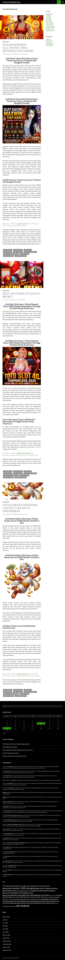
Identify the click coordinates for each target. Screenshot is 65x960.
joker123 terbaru (52, 895)
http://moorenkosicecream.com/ (13, 815)
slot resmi (55, 903)
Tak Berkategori (50, 44)
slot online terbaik (32, 903)
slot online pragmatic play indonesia (14, 903)
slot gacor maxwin (36, 899)
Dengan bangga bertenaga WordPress (11, 958)
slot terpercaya (12, 906)
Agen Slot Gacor (22, 674)
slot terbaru (5, 906)
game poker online (27, 891)
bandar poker (34, 886)
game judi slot (52, 888)
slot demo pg (52, 897)
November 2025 (50, 27)
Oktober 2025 (49, 29)
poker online (30, 897)
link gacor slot (18, 249)
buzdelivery (10, 783)
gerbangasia (8, 833)
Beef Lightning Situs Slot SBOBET (21, 295)
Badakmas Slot (13, 865)
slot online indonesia (20, 901)
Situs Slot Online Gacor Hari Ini (11, 753)
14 (41, 723)
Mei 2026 (48, 18)
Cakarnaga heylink (10, 851)
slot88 (42, 897)
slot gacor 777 (6, 899)
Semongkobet (8, 874)
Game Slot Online (14, 65)
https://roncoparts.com (9, 801)
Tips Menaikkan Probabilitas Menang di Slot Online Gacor (18, 750)
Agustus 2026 (49, 14)
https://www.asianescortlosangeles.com (17, 842)
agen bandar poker (18, 886)
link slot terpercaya (20, 256)
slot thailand (22, 905)
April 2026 (49, 20)
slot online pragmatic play (50, 901)
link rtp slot (27, 249)
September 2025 (50, 30)
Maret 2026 (49, 21)
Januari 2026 (49, 24)
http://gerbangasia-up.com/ (12, 820)
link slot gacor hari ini (30, 251)
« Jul (4, 733)
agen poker (27, 886)
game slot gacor (49, 891)
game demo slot (41, 888)
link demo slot (8, 249)
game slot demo (38, 891)
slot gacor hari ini (28, 899)
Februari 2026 (49, 23)
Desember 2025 (50, 26)
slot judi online (53, 899)
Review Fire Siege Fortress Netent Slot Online (14, 756)
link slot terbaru (8, 256)
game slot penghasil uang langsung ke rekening (19, 895)
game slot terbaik (42, 895)
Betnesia (5, 792)
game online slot (8, 891)
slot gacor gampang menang (16, 899)
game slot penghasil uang (24, 893)
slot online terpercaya (46, 903)
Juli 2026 (48, 15)
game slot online (8, 893)
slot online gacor (8, 901)
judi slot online (7, 897)
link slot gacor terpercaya (11, 253)
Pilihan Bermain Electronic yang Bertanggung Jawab (18, 48)
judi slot (28, 461)
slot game (44, 899)
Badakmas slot (6, 797)
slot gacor (11, 788)
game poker (18, 891)
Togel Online (49, 45)
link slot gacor (18, 251)
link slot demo (8, 251)
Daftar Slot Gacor (14, 526)
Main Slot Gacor (10, 311)
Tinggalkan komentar (21, 54)
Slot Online (6, 41)
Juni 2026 (48, 17)
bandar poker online (44, 886)
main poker (16, 897)
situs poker (37, 897)
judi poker (59, 895)
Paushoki (5, 651)
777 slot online (7, 886)
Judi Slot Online (22, 224)
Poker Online (49, 41)
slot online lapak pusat (35, 901)
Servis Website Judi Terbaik (10, 747)
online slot (22, 897)
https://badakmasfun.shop (14, 824)
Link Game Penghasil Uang (11, 2)
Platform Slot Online (23, 453)
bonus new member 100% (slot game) (19, 888)
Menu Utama (63, 2)
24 (7, 728)
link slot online (24, 253)
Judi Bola (48, 39)
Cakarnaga (8, 775)
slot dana (46, 897)
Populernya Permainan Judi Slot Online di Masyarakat (20, 508)
